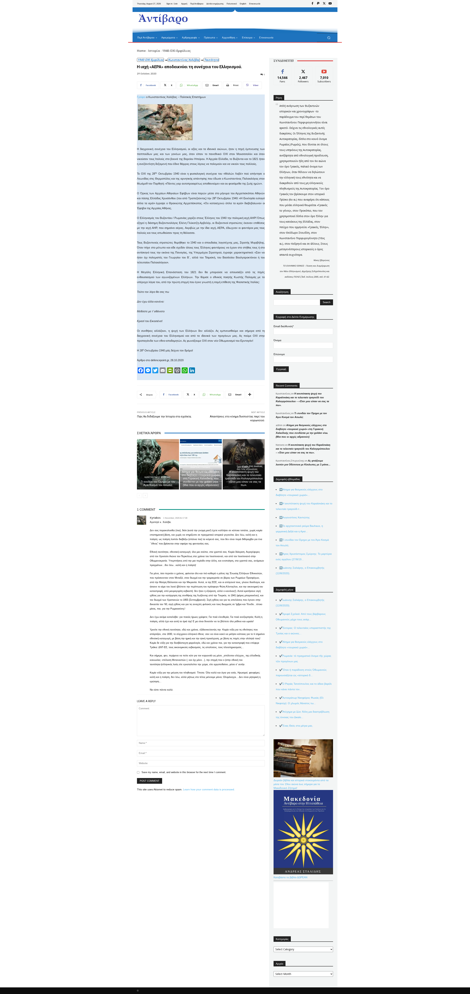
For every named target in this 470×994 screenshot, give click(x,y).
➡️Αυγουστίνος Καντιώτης (294, 517)
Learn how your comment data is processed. (209, 789)
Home (141, 51)
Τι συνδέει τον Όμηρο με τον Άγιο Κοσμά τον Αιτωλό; (158, 483)
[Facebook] (312, 4)
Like (283, 69)
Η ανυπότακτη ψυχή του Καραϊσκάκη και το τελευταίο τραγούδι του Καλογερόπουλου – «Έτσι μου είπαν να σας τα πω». (244, 478)
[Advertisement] (265, 20)
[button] (328, 37)
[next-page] (145, 495)
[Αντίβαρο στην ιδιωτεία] (163, 18)
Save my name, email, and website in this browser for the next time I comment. (184, 772)
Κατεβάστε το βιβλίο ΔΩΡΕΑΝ (290, 877)
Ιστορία (154, 51)
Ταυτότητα (211, 60)
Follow (303, 69)
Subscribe (324, 69)
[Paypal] (318, 4)
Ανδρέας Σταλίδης (200, 467)
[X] (324, 4)
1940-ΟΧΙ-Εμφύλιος (176, 51)
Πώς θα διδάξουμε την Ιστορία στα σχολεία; (164, 416)
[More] (250, 394)
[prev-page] (139, 495)
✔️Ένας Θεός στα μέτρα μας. (296, 725)
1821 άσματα (243, 467)
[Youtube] (330, 4)
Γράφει (141, 97)
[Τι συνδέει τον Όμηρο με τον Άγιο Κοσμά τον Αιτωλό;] (158, 464)
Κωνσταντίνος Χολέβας (183, 60)
